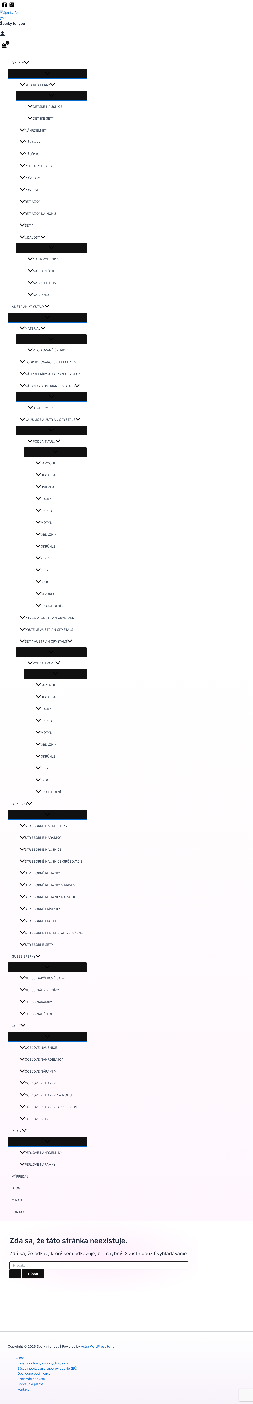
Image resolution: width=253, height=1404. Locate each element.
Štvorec (48, 594)
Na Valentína (44, 283)
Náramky (33, 142)
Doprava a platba (30, 1384)
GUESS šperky (24, 956)
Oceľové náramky (40, 1071)
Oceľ (16, 1026)
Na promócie (44, 271)
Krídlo (46, 511)
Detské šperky (37, 85)
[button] (26, 63)
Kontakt (19, 1212)
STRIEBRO (19, 804)
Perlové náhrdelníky (43, 1153)
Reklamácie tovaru (31, 1379)
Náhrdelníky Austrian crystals (53, 374)
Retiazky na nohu (40, 214)
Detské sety (43, 118)
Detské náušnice (47, 107)
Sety (29, 225)
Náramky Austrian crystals (50, 386)
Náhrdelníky (36, 130)
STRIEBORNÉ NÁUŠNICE (43, 849)
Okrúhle (48, 546)
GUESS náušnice (39, 1014)
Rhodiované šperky (49, 350)
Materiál (32, 328)
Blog (16, 1188)
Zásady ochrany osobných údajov (42, 1363)
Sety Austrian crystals (46, 641)
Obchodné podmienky (33, 1373)
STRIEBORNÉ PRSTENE (42, 921)
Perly (45, 558)
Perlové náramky (40, 1164)
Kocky (46, 499)
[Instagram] (11, 6)
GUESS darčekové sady (45, 978)
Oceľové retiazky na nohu (48, 1095)
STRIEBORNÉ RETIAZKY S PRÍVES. (50, 885)
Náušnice (33, 154)
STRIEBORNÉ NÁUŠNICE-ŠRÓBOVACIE (54, 861)
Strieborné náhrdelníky (46, 826)
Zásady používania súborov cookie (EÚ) (47, 1368)
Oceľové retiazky (40, 1083)
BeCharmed (43, 408)
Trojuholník (52, 606)
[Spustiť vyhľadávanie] (15, 1273)
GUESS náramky (38, 1002)
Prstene (32, 190)
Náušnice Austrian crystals (50, 420)
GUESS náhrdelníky (42, 990)
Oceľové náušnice (41, 1048)
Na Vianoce (43, 295)
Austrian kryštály (28, 307)
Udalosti (33, 237)
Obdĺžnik (48, 534)
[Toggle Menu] (47, 73)
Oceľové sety (37, 1119)
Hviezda (47, 487)
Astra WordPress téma (97, 1346)
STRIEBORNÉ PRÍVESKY (42, 909)
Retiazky (32, 202)
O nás (17, 1200)
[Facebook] (4, 6)
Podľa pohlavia (39, 166)
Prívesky (32, 178)
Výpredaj (20, 1176)
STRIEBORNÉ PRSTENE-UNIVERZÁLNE (54, 933)
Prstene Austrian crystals (49, 630)
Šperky (18, 63)
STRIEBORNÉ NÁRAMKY (43, 838)
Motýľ (46, 523)
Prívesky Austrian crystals (49, 618)
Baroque (48, 463)
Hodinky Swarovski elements (50, 362)
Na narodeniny (46, 259)
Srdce (46, 582)
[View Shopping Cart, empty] (4, 46)
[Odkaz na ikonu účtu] (2, 34)
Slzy (45, 570)
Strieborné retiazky (42, 873)
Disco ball (50, 475)
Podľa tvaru (44, 441)
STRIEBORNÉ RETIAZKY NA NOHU (50, 897)
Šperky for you (12, 23)
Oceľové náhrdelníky (44, 1059)
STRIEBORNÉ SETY (39, 945)
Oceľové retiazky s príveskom (51, 1107)
